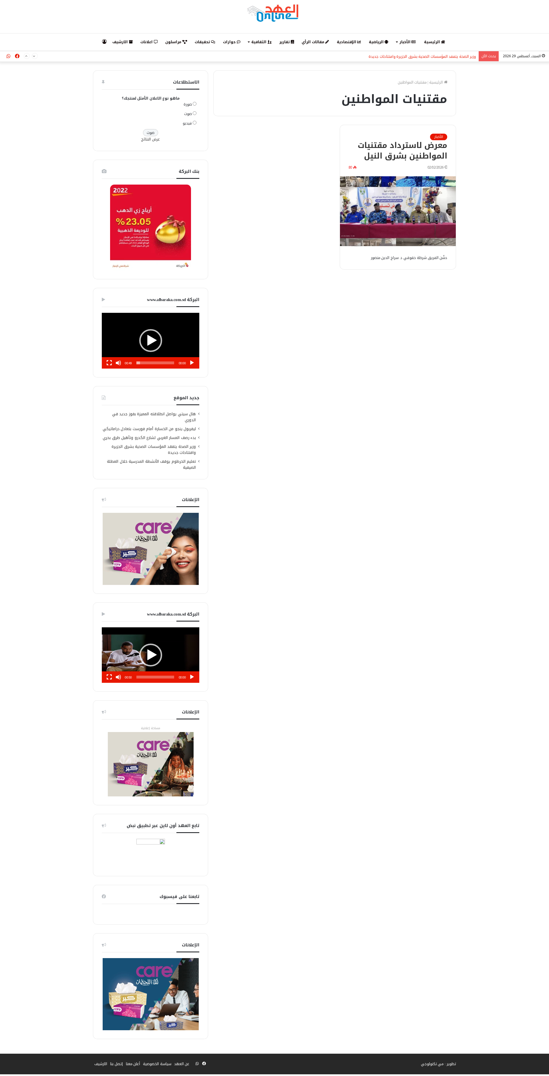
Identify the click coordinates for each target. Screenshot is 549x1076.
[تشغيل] (192, 363)
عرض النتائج (150, 139)
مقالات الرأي (313, 42)
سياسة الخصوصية (157, 1063)
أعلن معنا (133, 1063)
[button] (150, 340)
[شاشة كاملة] (109, 363)
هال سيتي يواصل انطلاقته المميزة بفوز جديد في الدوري (154, 417)
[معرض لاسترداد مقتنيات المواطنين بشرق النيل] (398, 211)
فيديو (187, 123)
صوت (188, 113)
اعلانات (147, 42)
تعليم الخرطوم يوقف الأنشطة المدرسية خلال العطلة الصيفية (151, 464)
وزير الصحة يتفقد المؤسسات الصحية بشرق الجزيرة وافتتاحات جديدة (422, 56)
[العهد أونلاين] (274, 12)
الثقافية (259, 42)
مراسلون (173, 42)
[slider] (155, 362)
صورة (188, 104)
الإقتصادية (347, 42)
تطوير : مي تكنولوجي (438, 1063)
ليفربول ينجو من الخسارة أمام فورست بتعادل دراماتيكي (149, 428)
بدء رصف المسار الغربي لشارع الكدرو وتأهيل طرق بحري (149, 437)
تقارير (285, 42)
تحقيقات (203, 42)
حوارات (230, 42)
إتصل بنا (116, 1063)
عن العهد (182, 1063)
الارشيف (120, 42)
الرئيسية (432, 42)
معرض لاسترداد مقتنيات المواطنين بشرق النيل (402, 151)
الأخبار (405, 42)
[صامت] (118, 363)
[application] (150, 341)
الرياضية (377, 42)
